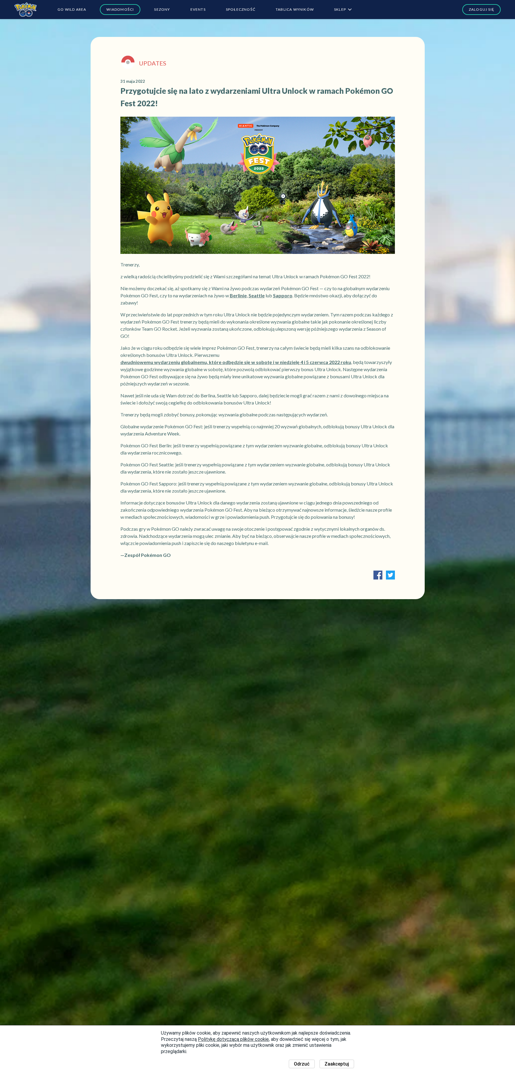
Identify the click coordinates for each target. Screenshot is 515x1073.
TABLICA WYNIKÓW (295, 9)
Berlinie (238, 295)
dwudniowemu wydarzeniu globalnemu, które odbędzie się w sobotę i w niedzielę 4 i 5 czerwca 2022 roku (235, 362)
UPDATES (152, 63)
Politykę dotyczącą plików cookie (233, 1039)
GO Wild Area (72, 9)
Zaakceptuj (337, 1064)
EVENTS (198, 9)
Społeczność (240, 9)
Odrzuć (302, 1064)
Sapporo (282, 295)
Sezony (162, 9)
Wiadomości (120, 9)
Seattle (257, 295)
